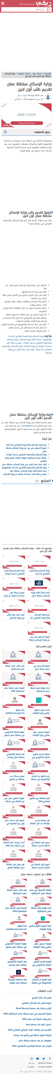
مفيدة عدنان (22, 95)
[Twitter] (44, 1059)
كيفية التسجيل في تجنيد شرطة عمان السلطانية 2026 (27, 1014)
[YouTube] (38, 1059)
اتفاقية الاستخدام (45, 1066)
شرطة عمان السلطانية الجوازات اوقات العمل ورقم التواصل (26, 459)
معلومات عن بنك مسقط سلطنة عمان (35, 1041)
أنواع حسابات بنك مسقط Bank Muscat (33, 1008)
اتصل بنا (31, 1066)
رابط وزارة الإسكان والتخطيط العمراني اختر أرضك (26, 445)
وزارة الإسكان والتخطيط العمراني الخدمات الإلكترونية (24, 467)
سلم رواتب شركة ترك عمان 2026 (36, 1019)
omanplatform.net (29, 426)
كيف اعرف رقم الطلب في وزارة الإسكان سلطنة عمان (24, 464)
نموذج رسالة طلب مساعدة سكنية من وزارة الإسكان (29, 344)
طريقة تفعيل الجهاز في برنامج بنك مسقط (32, 1035)
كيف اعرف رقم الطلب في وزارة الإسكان (30, 351)
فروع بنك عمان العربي (41, 998)
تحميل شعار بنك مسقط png (38, 1024)
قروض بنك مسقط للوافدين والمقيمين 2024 (31, 1046)
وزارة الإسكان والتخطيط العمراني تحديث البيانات (29, 341)
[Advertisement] (26, 43)
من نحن (31, 1063)
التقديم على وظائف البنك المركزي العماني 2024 (29, 1030)
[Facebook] (50, 1059)
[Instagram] (31, 1059)
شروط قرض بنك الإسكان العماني (36, 1003)
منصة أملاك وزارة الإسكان (30, 339)
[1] (28, 223)
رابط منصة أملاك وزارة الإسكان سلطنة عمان (28, 471)
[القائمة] (2, 3)
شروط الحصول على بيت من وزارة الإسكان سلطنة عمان (26, 449)
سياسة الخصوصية (45, 1063)
